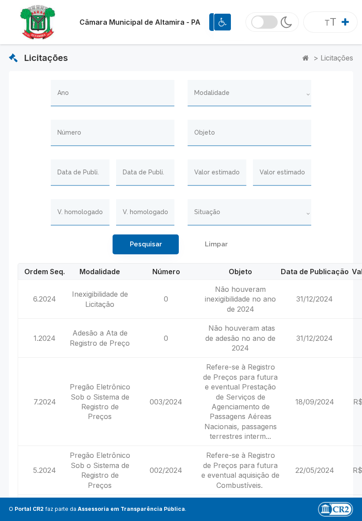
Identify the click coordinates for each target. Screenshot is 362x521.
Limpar (216, 244)
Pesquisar (146, 244)
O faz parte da (97, 509)
